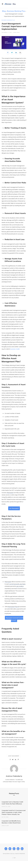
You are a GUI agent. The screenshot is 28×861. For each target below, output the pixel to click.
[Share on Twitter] (12, 52)
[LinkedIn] (16, 52)
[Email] (20, 52)
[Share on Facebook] (7, 52)
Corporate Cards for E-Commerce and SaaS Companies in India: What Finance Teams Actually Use (13, 812)
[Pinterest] (18, 759)
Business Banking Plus (16, 11)
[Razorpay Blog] (10, 4)
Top (14, 857)
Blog (4, 11)
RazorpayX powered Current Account (14, 619)
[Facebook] (6, 848)
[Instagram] (14, 848)
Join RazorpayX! (14, 508)
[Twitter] (10, 848)
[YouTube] (18, 848)
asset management (13, 755)
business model (14, 349)
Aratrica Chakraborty (14, 776)
